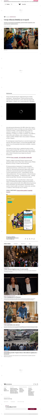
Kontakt (5, 389)
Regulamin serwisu (13, 390)
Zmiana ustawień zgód (14, 389)
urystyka (24, 4)
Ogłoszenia (21, 389)
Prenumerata (21, 390)
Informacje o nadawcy (14, 391)
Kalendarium (13, 401)
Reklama (20, 388)
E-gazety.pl (30, 389)
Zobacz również (7, 243)
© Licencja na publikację (10, 236)
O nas (5, 388)
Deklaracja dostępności (14, 392)
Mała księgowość (31, 391)
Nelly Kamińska (9, 93)
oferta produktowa (20, 401)
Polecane (16, 243)
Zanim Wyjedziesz (6, 351)
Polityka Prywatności (13, 388)
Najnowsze (23, 243)
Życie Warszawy (31, 395)
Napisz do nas (6, 390)
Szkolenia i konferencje (8, 398)
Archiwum (21, 391)
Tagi (30, 243)
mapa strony (6, 401)
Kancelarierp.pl (30, 392)
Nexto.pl (29, 390)
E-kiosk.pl (30, 388)
